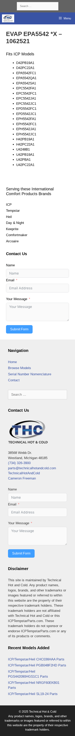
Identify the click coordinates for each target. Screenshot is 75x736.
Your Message (16, 299)
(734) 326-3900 (19, 463)
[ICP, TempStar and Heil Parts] (8, 18)
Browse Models (19, 368)
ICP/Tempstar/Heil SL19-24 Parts (33, 694)
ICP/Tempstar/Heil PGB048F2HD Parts (37, 665)
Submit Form (19, 329)
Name (10, 265)
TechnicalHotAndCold (24, 473)
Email (10, 280)
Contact (14, 380)
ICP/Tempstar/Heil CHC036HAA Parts (36, 659)
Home (12, 362)
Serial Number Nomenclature (29, 374)
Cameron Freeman (22, 478)
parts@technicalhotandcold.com (32, 468)
